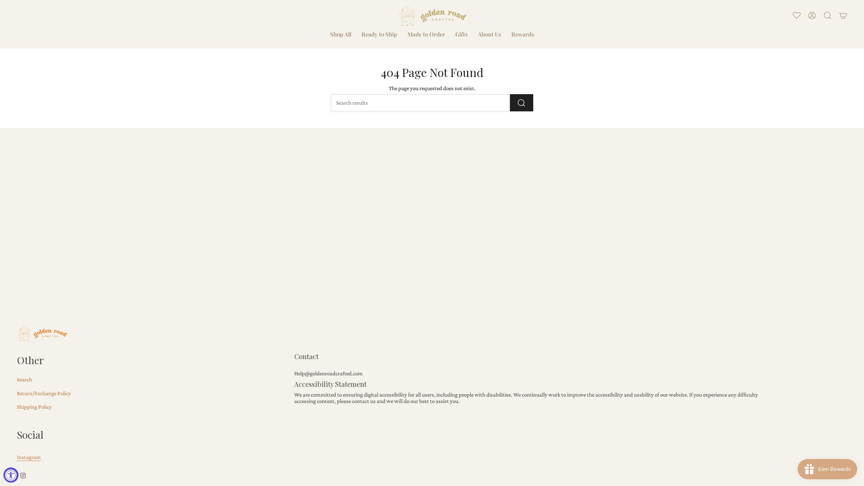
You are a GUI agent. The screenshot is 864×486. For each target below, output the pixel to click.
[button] (340, 35)
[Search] (521, 102)
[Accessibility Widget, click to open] (11, 475)
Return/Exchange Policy (44, 393)
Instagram (29, 457)
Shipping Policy (34, 407)
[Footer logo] (42, 333)
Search (24, 379)
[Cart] (843, 15)
